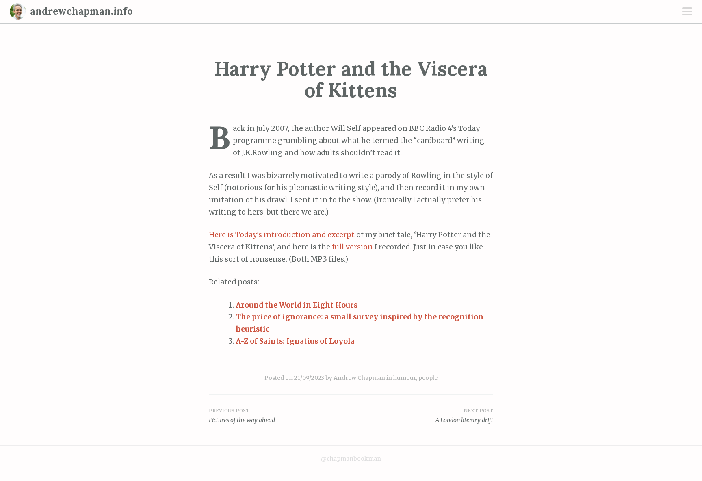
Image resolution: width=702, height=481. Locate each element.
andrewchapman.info (81, 11)
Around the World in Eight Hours (297, 305)
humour (404, 377)
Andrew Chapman (359, 377)
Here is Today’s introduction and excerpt (282, 234)
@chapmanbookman (351, 458)
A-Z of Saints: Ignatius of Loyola (295, 341)
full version (352, 247)
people (428, 377)
